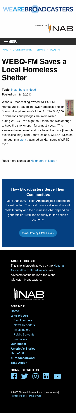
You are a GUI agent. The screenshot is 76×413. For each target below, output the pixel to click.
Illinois (41, 49)
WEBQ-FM (55, 49)
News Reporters (24, 325)
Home (5, 49)
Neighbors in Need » (44, 160)
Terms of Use (34, 395)
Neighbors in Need (23, 89)
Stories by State (22, 49)
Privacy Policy (18, 395)
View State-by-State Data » (38, 233)
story (23, 139)
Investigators (22, 329)
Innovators (20, 339)
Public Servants (24, 334)
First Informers (23, 320)
